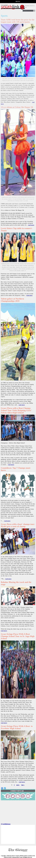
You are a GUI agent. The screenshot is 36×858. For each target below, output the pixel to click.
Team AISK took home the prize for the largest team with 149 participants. (17, 21)
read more (31, 225)
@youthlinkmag (5, 824)
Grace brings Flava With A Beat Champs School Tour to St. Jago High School (17, 636)
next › (18, 785)
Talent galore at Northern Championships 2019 (12, 300)
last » (22, 785)
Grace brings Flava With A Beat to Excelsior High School (17, 727)
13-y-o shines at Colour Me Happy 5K (17, 107)
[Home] (13, 9)
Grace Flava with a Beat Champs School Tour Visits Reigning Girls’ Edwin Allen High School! (16, 410)
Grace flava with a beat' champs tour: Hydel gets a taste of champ (18, 525)
